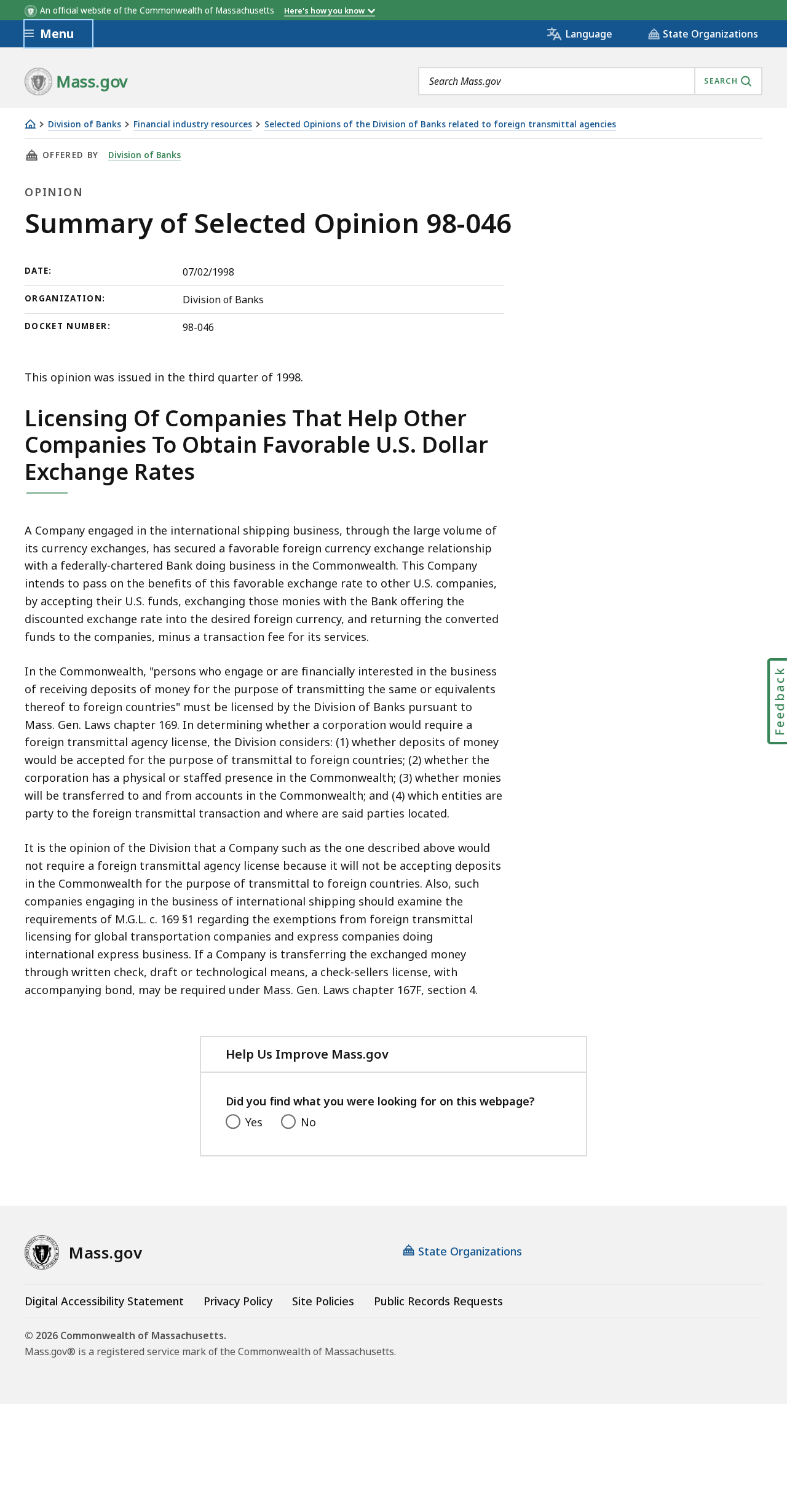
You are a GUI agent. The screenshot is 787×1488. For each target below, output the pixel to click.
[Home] (30, 124)
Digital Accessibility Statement (104, 1301)
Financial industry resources (192, 124)
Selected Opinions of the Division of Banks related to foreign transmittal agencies (440, 124)
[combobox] (590, 81)
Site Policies (323, 1301)
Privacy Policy (238, 1301)
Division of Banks (84, 124)
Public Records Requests (438, 1301)
